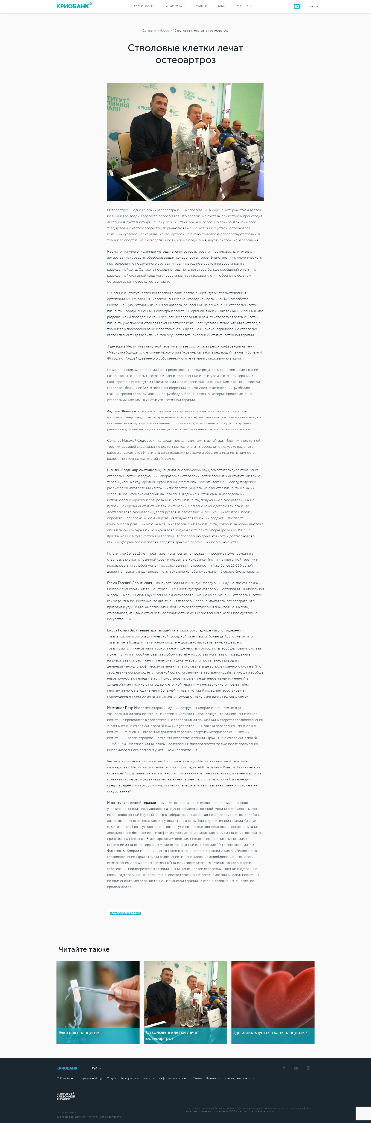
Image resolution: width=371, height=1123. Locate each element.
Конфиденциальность (239, 1078)
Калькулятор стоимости (137, 1078)
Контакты (244, 6)
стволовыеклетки (126, 913)
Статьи (197, 1078)
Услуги (201, 6)
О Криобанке (144, 6)
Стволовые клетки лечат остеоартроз (201, 30)
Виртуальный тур (91, 1078)
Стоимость (175, 6)
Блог (222, 6)
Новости (166, 30)
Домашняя (150, 30)
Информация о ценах (173, 1078)
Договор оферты (67, 1112)
